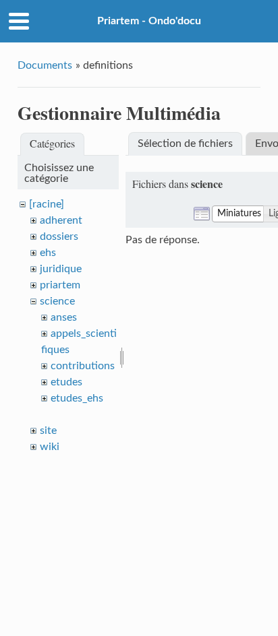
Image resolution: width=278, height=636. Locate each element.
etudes (66, 382)
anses (64, 317)
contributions (83, 365)
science (57, 301)
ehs (48, 252)
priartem (60, 285)
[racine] (46, 204)
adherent (61, 220)
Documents (45, 65)
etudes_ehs (77, 398)
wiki (49, 446)
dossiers (59, 236)
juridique (61, 268)
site (48, 430)
